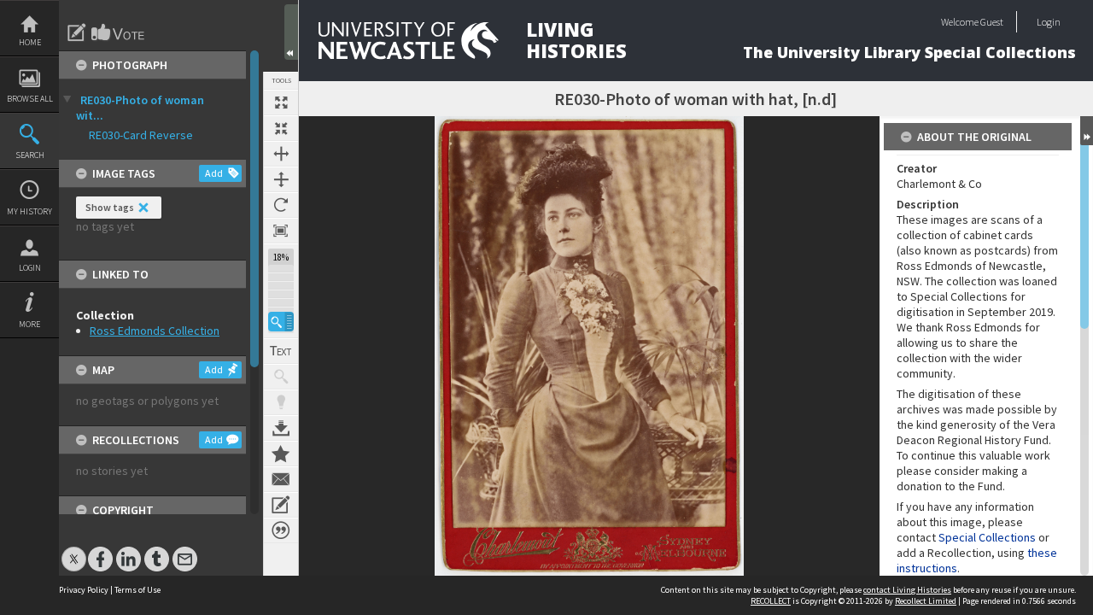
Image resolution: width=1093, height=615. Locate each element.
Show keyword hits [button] (281, 377)
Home (30, 42)
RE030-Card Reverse (141, 135)
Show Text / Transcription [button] (281, 351)
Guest (991, 21)
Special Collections (987, 537)
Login (30, 267)
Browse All (30, 98)
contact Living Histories (907, 589)
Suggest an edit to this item (76, 32)
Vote (119, 32)
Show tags (109, 207)
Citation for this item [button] (281, 530)
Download (281, 428)
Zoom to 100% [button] (281, 230)
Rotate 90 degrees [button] (281, 205)
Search (29, 155)
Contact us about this (281, 479)
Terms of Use (137, 589)
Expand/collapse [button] (1086, 130)
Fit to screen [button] (281, 128)
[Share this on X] (73, 550)
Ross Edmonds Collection (154, 330)
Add (214, 173)
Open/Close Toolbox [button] (291, 32)
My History (29, 211)
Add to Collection (281, 453)
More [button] (29, 324)
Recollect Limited (925, 600)
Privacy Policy (83, 589)
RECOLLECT (771, 600)
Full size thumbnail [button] (281, 102)
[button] (281, 321)
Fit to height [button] (281, 179)
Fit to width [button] (281, 154)
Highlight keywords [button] (281, 402)
